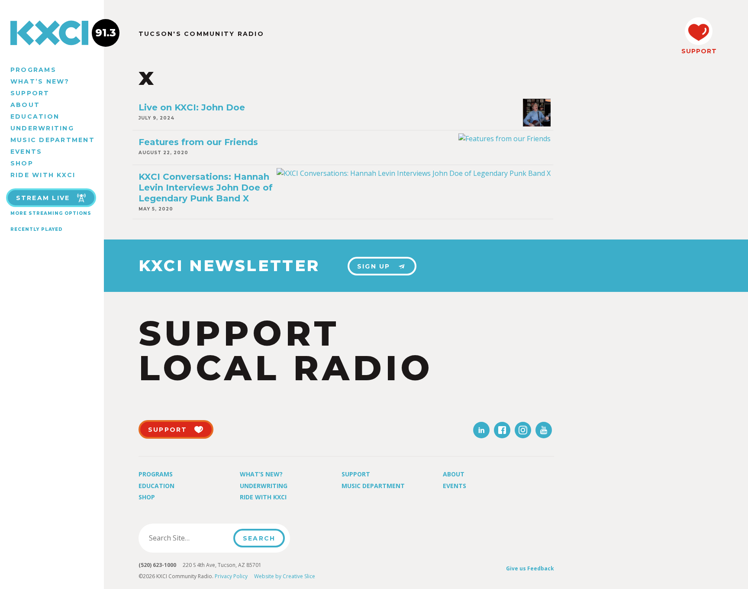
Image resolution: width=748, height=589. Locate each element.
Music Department (52, 140)
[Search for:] (188, 538)
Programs (33, 70)
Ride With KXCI (42, 175)
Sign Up (373, 266)
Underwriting (42, 128)
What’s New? (40, 81)
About (25, 105)
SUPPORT (698, 51)
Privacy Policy (231, 576)
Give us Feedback (530, 568)
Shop (21, 163)
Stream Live (43, 198)
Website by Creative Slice (284, 576)
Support (30, 93)
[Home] (52, 33)
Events (26, 151)
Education (34, 116)
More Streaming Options (50, 213)
